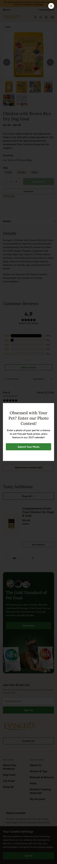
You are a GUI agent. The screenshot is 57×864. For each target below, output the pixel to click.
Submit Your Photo (28, 446)
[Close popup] (51, 6)
